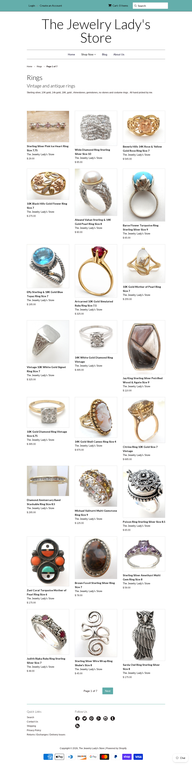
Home (71, 54)
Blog (104, 54)
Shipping (31, 726)
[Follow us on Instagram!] (106, 719)
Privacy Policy (34, 730)
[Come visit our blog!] (113, 719)
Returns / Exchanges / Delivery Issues (46, 734)
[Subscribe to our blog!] (78, 727)
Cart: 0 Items (120, 5)
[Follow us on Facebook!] (78, 719)
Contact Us (32, 721)
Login (32, 5)
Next (107, 690)
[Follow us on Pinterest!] (92, 719)
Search (30, 717)
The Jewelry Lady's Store (96, 30)
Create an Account (51, 5)
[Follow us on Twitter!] (85, 719)
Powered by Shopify (116, 748)
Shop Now (87, 54)
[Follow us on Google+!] (99, 719)
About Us (118, 54)
